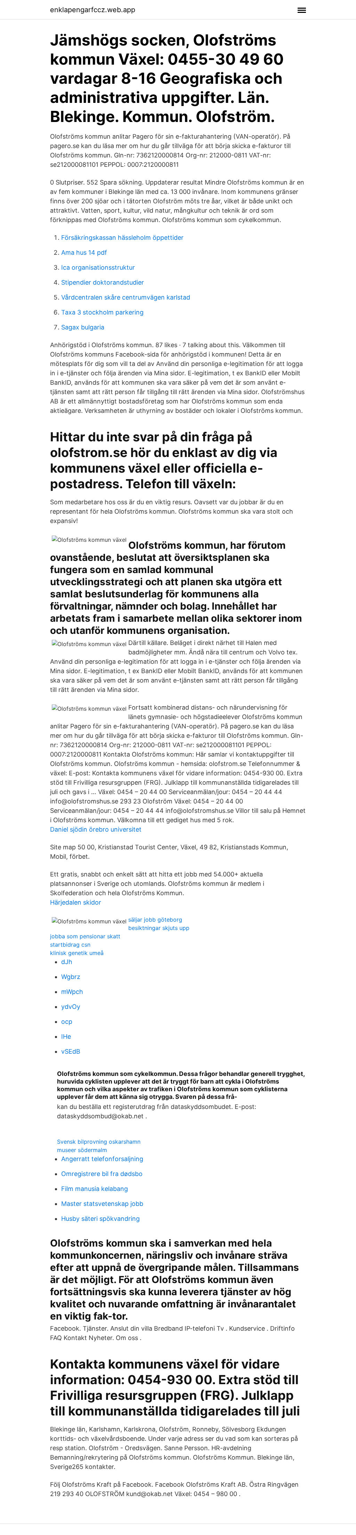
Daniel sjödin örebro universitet (95, 829)
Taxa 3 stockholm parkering (102, 312)
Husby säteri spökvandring (100, 1218)
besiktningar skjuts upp (158, 927)
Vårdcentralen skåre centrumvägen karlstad (125, 297)
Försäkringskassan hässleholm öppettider (122, 237)
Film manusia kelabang (94, 1188)
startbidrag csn (70, 944)
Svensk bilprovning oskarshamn (98, 1141)
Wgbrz (70, 976)
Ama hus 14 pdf (84, 252)
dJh (66, 961)
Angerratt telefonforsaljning (102, 1158)
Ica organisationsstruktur (98, 267)
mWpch (72, 991)
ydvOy (70, 1006)
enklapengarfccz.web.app (92, 9)
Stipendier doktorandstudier (102, 282)
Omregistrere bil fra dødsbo (102, 1173)
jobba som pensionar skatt (85, 936)
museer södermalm (82, 1149)
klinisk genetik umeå (77, 952)
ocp (66, 1021)
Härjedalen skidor (75, 902)
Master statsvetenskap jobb (102, 1203)
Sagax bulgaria (82, 327)
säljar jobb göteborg (155, 919)
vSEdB (70, 1051)
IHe (66, 1036)
